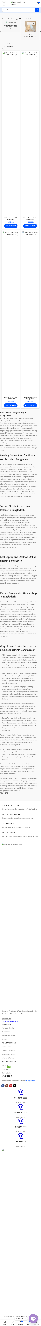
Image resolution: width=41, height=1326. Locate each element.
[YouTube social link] (10, 1085)
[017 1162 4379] (20, 1136)
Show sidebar (8, 46)
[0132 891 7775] (20, 1121)
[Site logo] (20, 3)
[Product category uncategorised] (11, 26)
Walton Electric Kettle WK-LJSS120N (10, 398)
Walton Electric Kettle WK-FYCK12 (10, 218)
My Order (5, 1065)
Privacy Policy (6, 1047)
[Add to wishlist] (16, 55)
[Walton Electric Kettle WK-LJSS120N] (11, 313)
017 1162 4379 (20, 1141)
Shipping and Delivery (9, 1054)
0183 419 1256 (20, 1112)
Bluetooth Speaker (8, 1028)
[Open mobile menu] (4, 3)
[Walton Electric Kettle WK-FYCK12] (11, 134)
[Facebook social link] (2, 1085)
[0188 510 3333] (20, 1092)
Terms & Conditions (8, 1050)
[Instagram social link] (6, 1085)
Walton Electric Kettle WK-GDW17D (30, 218)
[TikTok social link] (14, 1085)
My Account (6, 1068)
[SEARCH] (37, 10)
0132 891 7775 (20, 1127)
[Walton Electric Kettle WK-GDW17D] (30, 134)
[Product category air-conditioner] (30, 30)
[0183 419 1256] (20, 1107)
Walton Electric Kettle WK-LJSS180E (30, 398)
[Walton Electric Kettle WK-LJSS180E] (30, 313)
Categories (6, 1024)
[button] (10, 226)
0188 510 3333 (20, 1098)
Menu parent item (9, 1043)
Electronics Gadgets (8, 1035)
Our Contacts (6, 1073)
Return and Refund (8, 1058)
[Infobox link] (20, 807)
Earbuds (4, 1039)
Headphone (6, 1032)
